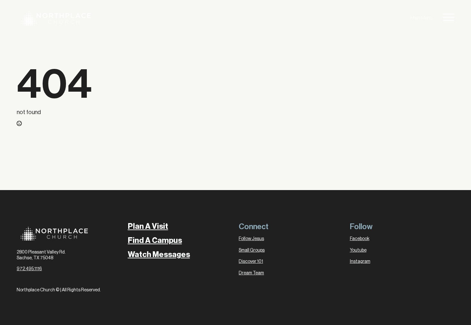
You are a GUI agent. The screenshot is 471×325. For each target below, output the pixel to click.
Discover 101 (251, 261)
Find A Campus (155, 240)
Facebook (359, 239)
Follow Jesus (251, 239)
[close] (448, 18)
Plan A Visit (148, 226)
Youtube (358, 250)
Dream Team (251, 273)
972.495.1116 (29, 269)
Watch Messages (159, 254)
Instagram (360, 261)
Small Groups (252, 250)
